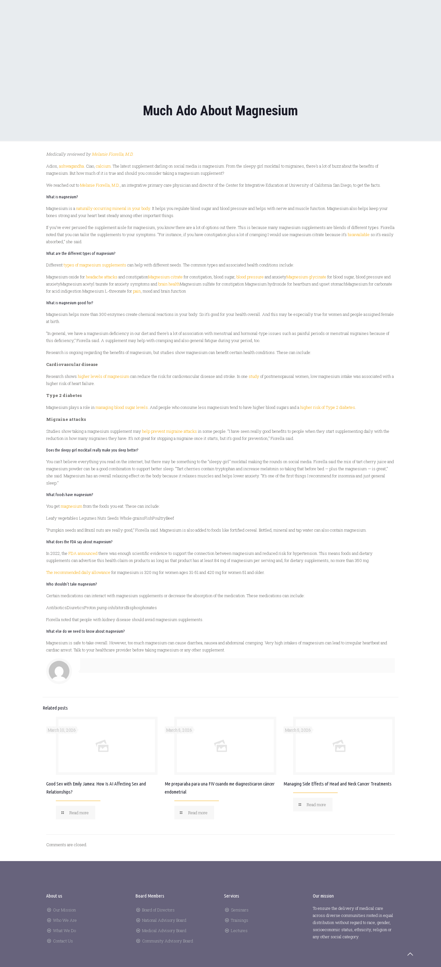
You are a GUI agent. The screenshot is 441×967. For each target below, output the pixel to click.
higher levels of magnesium (103, 376)
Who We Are (65, 920)
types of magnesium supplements (95, 265)
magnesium (71, 506)
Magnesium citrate (165, 277)
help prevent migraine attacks (169, 431)
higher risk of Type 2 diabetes (327, 407)
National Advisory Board (164, 920)
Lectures (239, 930)
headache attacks (102, 277)
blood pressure (250, 277)
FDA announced (82, 553)
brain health (169, 284)
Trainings (239, 920)
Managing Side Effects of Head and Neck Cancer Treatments (337, 783)
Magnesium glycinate (306, 277)
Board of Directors (158, 910)
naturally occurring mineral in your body (113, 208)
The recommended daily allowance (78, 572)
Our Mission (64, 910)
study (254, 376)
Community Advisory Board (167, 941)
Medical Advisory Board (164, 930)
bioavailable (359, 234)
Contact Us (63, 941)
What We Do (64, 930)
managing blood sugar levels (122, 407)
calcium (103, 166)
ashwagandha (71, 166)
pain (137, 291)
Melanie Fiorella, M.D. (100, 185)
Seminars (240, 910)
